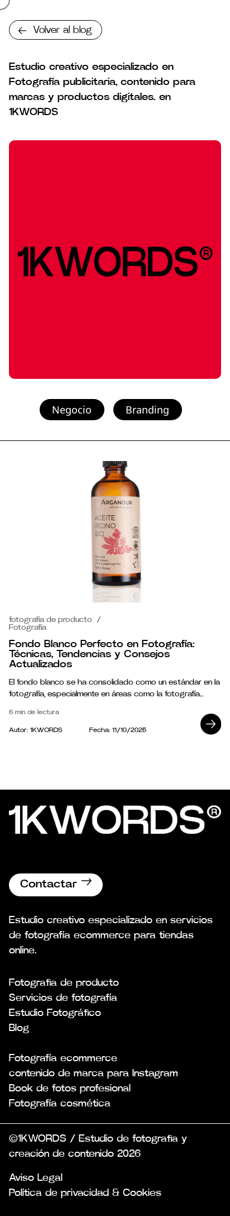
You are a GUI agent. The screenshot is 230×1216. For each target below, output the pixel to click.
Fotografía (27, 627)
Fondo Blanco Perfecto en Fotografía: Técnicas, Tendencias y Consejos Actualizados (101, 654)
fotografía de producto (51, 620)
